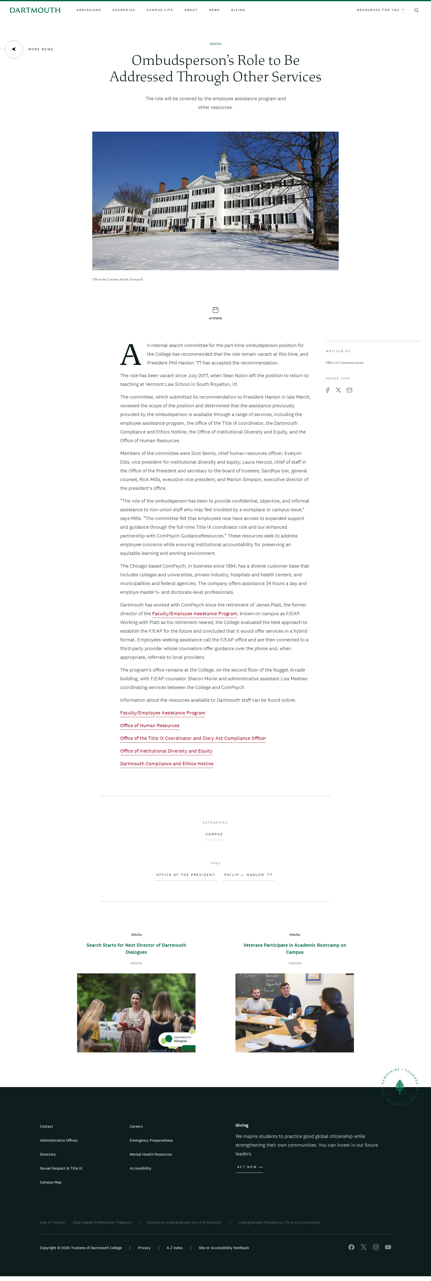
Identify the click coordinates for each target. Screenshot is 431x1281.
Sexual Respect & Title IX (61, 1168)
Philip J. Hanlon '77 (248, 875)
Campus (214, 834)
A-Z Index (175, 1247)
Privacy (144, 1247)
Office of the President (186, 875)
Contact (46, 1126)
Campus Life (160, 10)
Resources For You (378, 10)
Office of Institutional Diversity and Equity (166, 751)
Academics (123, 10)
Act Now (247, 1167)
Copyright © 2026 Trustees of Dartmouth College (81, 1247)
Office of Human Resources (149, 725)
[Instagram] (376, 1248)
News (214, 10)
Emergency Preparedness (151, 1140)
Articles (215, 44)
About (191, 10)
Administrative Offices (59, 1140)
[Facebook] (351, 1248)
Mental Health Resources (151, 1154)
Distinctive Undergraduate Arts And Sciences (184, 1222)
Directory (48, 1154)
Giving (238, 10)
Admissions (89, 10)
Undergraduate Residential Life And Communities (279, 1222)
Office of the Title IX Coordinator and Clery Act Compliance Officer (193, 738)
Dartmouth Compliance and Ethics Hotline (167, 763)
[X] (364, 1248)
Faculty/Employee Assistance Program (194, 613)
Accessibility (140, 1168)
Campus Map (51, 1182)
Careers (136, 1126)
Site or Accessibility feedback (224, 1247)
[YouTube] (388, 1248)
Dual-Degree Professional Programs (102, 1222)
